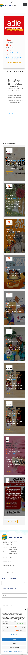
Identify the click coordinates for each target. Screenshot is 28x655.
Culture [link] (14, 160)
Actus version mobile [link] (8, 569)
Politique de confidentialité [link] (18, 651)
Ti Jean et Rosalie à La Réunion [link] (14, 336)
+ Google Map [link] (9, 113)
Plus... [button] (9, 173)
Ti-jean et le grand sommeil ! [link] (14, 264)
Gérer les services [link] (13, 634)
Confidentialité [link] (7, 561)
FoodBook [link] (10, 154)
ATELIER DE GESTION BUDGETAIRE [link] (11, 445)
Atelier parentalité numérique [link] (14, 300)
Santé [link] (22, 160)
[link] (5, 6)
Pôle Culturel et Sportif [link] (12, 52)
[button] (25, 609)
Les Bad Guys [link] (12, 227)
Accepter (14, 639)
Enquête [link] (8, 455)
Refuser (14, 643)
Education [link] (18, 160)
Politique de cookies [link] (8, 651)
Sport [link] (14, 455)
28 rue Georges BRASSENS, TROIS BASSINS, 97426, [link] (14, 58)
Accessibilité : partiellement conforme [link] (13, 572)
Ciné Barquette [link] (13, 485)
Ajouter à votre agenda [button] (14, 63)
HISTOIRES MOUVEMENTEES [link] (13, 372)
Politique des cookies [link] (8, 565)
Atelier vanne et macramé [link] (13, 192)
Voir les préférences (14, 647)
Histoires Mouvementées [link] (13, 408)
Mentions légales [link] (7, 557)
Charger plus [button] (11, 521)
